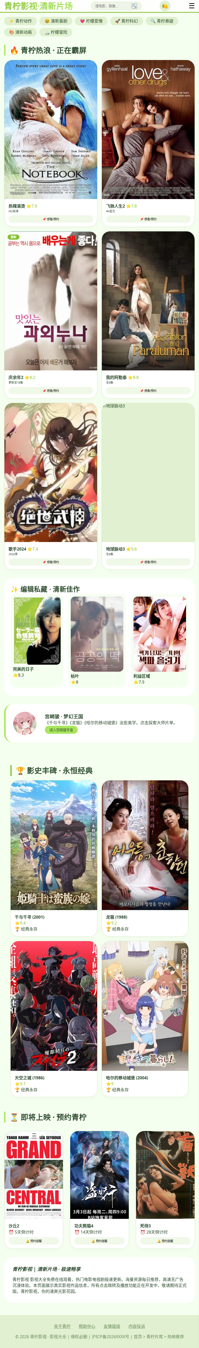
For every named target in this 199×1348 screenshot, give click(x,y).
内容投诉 (137, 1326)
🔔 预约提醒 (34, 1241)
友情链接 (112, 1326)
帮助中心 (87, 1326)
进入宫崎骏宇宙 (61, 730)
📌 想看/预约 (50, 219)
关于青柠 (62, 1326)
